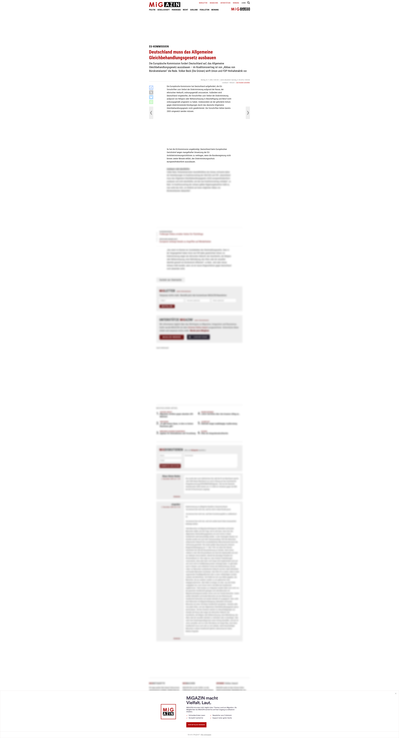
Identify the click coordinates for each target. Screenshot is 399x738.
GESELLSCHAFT (163, 10)
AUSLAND (194, 10)
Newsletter (203, 3)
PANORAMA (176, 10)
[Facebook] (151, 88)
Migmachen (214, 3)
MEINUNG (215, 10)
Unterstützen (225, 3)
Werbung (236, 3)
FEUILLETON (204, 10)
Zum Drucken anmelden (243, 82)
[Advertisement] (199, 27)
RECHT (185, 10)
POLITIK (152, 10)
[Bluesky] (151, 97)
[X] (151, 92)
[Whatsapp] (151, 102)
